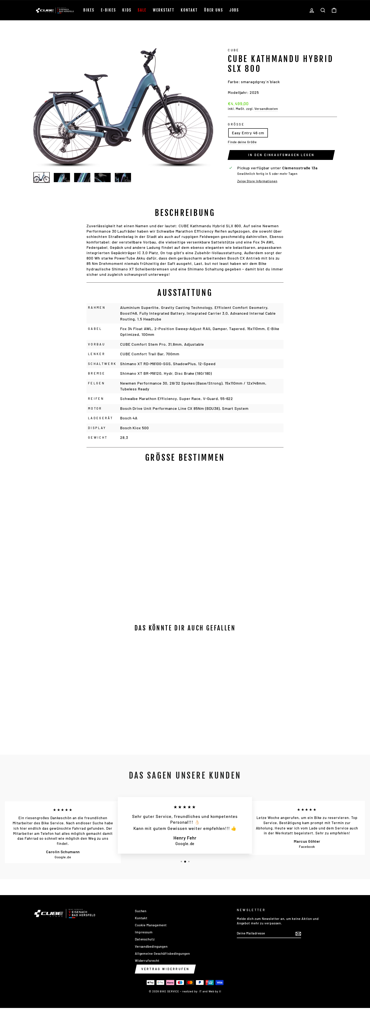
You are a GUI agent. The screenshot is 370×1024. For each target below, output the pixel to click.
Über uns (213, 10)
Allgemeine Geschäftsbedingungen (162, 953)
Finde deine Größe (242, 142)
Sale (142, 10)
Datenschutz (145, 939)
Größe (236, 124)
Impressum (144, 932)
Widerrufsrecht (147, 960)
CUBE (233, 50)
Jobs (234, 10)
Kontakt (189, 10)
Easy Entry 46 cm (248, 132)
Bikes (88, 10)
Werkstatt (163, 10)
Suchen (140, 911)
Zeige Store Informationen (257, 181)
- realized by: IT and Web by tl (200, 991)
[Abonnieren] (298, 933)
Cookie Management (151, 925)
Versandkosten (266, 109)
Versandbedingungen (151, 946)
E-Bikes (108, 10)
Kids (126, 10)
